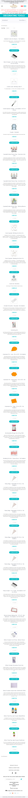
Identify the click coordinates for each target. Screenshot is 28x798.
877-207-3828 (15, 788)
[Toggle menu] (3, 6)
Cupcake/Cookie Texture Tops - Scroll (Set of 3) (14, 181)
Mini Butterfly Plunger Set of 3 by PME (14, 433)
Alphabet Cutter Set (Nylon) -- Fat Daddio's (14, 38)
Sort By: (3, 28)
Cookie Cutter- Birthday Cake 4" (14, 86)
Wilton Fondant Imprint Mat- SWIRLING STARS (14, 690)
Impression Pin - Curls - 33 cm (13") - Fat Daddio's (14, 354)
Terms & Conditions (14, 767)
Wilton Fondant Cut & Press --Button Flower (14, 640)
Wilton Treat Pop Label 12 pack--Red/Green (14, 740)
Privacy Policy (14, 765)
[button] (14, 20)
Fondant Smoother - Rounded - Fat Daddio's (14, 305)
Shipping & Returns (14, 770)
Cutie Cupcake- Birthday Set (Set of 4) (14, 233)
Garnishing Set (14, 330)
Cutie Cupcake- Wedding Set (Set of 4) (14, 258)
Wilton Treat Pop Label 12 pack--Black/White (14, 716)
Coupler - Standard (14, 132)
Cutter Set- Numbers (14, 283)
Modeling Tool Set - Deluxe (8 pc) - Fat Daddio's (14, 458)
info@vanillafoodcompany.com (14, 790)
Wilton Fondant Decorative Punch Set (14, 665)
